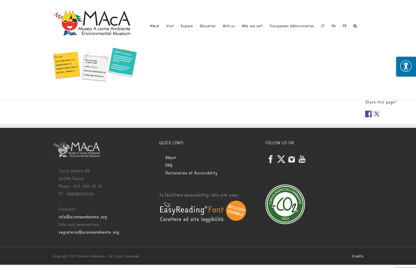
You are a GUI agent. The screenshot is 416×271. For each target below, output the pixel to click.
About (170, 158)
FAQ (168, 165)
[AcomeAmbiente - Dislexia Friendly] (203, 203)
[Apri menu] (406, 67)
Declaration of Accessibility (191, 173)
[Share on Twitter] (376, 114)
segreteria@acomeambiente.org (89, 232)
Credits (358, 256)
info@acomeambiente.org (83, 217)
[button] (355, 26)
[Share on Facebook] (368, 114)
